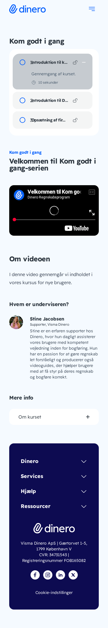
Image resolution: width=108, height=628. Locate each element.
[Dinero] (54, 528)
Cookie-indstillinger (54, 592)
